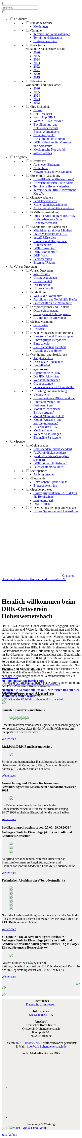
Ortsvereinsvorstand (46, 310)
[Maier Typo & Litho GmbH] (28, 1127)
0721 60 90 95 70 (27, 1043)
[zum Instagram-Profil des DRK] (45, 1117)
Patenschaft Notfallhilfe (48, 467)
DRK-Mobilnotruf (45, 252)
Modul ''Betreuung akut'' (48, 416)
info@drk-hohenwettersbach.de (46, 1046)
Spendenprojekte (40, 489)
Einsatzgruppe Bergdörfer (49, 340)
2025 (36, 56)
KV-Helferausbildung (44, 212)
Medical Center (43, 430)
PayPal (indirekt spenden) (49, 452)
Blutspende (37, 478)
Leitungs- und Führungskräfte (52, 314)
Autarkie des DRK (45, 426)
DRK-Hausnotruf (44, 248)
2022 (36, 66)
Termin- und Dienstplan (48, 37)
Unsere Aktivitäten (45, 277)
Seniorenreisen (42, 259)
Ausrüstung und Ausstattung (48, 391)
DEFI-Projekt (42, 503)
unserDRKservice (44, 237)
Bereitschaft (37, 161)
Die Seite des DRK (41, 1014)
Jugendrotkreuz (40, 369)
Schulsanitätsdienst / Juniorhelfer (53, 387)
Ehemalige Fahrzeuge (47, 437)
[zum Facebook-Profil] (45, 1087)
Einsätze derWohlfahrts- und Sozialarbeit (43, 83)
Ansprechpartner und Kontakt (49, 307)
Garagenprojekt (43, 500)
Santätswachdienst (41, 197)
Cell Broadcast (42, 113)
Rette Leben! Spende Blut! (50, 482)
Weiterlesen (9, 738)
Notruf (37, 110)
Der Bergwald (42, 284)
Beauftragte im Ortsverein (49, 317)
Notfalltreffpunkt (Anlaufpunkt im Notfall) (49, 136)
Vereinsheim (41, 394)
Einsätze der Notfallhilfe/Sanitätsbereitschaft (45, 46)
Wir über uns (41, 274)
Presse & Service (41, 23)
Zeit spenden (38, 470)
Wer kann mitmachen (46, 380)
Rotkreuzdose (42, 244)
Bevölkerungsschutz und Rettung (51, 332)
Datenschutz (34, 1004)
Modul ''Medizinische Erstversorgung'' (47, 410)
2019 (36, 77)
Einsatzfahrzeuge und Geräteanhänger (47, 403)
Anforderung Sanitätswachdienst (53, 208)
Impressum (49, 1004)
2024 (36, 59)
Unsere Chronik (43, 288)
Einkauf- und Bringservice (50, 241)
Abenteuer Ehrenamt (46, 164)
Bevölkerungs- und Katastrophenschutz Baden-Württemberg (46, 128)
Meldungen (40, 26)
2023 (36, 63)
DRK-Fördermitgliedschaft (50, 463)
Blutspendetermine (45, 41)
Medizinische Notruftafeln (49, 149)
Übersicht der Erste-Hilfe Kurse (53, 182)
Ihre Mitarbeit (42, 365)
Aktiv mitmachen (44, 474)
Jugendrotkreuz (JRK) (47, 373)
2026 (36, 52)
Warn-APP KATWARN (48, 121)
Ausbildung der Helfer (47, 350)
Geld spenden (39, 445)
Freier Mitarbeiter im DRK (50, 234)
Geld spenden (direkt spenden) (52, 449)
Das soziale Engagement (48, 361)
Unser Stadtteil (42, 281)
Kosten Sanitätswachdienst (50, 204)
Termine (35, 30)
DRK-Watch (41, 255)
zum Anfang (9, 1134)
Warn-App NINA (44, 117)
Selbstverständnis (41, 321)
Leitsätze (39, 328)
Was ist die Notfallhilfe (47, 296)
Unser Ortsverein (25, 266)
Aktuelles (20, 19)
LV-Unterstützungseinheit (49, 347)
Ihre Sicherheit (39, 106)
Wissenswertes (42, 153)
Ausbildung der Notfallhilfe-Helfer (55, 299)
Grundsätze (40, 325)
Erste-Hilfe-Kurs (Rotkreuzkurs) (53, 179)
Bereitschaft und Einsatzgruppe (53, 336)
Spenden (20, 441)
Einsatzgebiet (41, 343)
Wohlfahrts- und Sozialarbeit (48, 227)
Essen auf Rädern (44, 262)
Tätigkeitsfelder (43, 358)
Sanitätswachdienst (45, 201)
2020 (36, 73)
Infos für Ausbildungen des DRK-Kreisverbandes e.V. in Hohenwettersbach (54, 219)
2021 (36, 70)
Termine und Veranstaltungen (51, 34)
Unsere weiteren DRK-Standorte (54, 398)
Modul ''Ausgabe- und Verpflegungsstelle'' (47, 421)
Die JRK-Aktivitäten (46, 376)
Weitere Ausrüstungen (47, 434)
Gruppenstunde (43, 383)
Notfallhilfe (40, 168)
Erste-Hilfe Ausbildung (44, 175)
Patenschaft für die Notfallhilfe (52, 303)
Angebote (21, 157)
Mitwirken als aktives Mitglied (52, 171)
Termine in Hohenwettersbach (52, 186)
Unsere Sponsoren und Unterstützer (52, 507)
